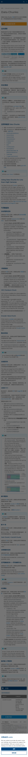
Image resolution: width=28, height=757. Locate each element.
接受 (14, 749)
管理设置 (14, 753)
